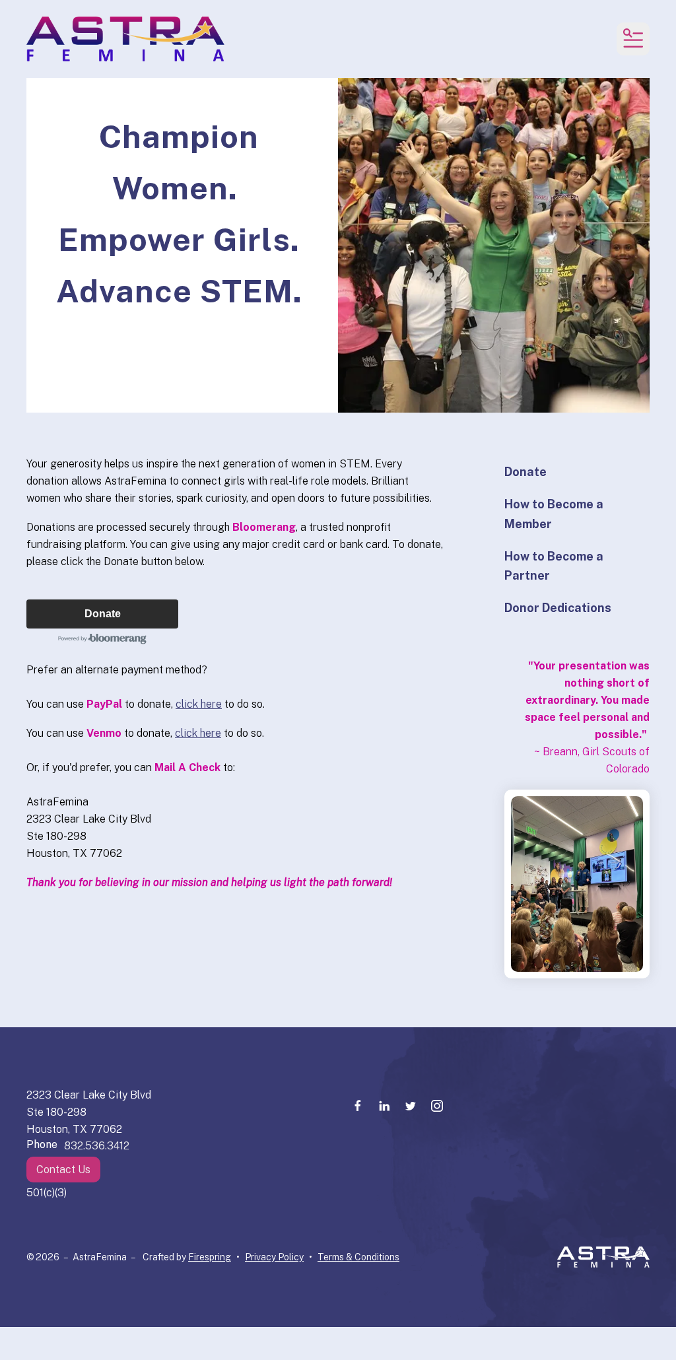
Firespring (209, 1257)
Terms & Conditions (358, 1257)
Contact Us (63, 1169)
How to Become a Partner (553, 565)
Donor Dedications (557, 608)
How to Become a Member (553, 513)
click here (199, 704)
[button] (633, 38)
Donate (102, 613)
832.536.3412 (96, 1145)
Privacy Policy (274, 1257)
